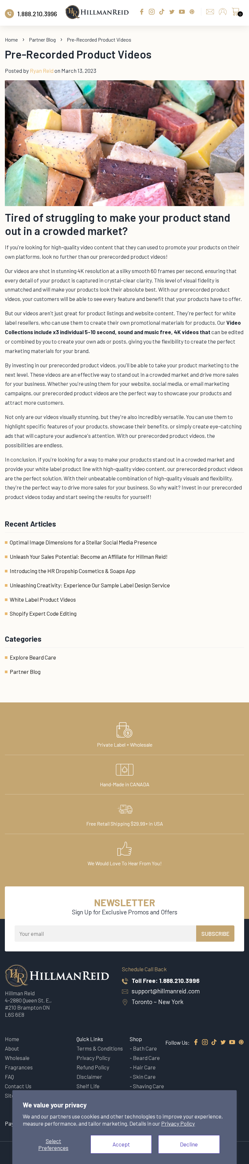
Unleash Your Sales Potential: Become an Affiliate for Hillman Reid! (89, 556)
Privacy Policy (178, 1123)
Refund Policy (93, 1067)
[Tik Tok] (214, 1042)
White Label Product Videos (43, 599)
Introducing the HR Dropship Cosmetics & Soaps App (73, 571)
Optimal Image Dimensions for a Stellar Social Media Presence (83, 542)
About (12, 1048)
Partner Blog (42, 39)
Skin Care (144, 1076)
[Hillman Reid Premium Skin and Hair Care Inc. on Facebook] (196, 1042)
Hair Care (144, 1067)
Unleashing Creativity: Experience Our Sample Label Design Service (90, 585)
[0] (235, 13)
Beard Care (146, 1057)
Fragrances (19, 1067)
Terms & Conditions (100, 1048)
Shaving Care (148, 1086)
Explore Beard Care (33, 657)
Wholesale (17, 1057)
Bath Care (145, 1048)
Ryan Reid (41, 70)
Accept (121, 1144)
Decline (189, 1144)
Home (11, 39)
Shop (136, 1039)
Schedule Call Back (144, 969)
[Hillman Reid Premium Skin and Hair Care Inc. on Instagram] (205, 1042)
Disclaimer (89, 1076)
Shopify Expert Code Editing (43, 613)
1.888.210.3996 (179, 980)
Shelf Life (88, 1086)
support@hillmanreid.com (166, 991)
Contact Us (18, 1086)
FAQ (9, 1076)
